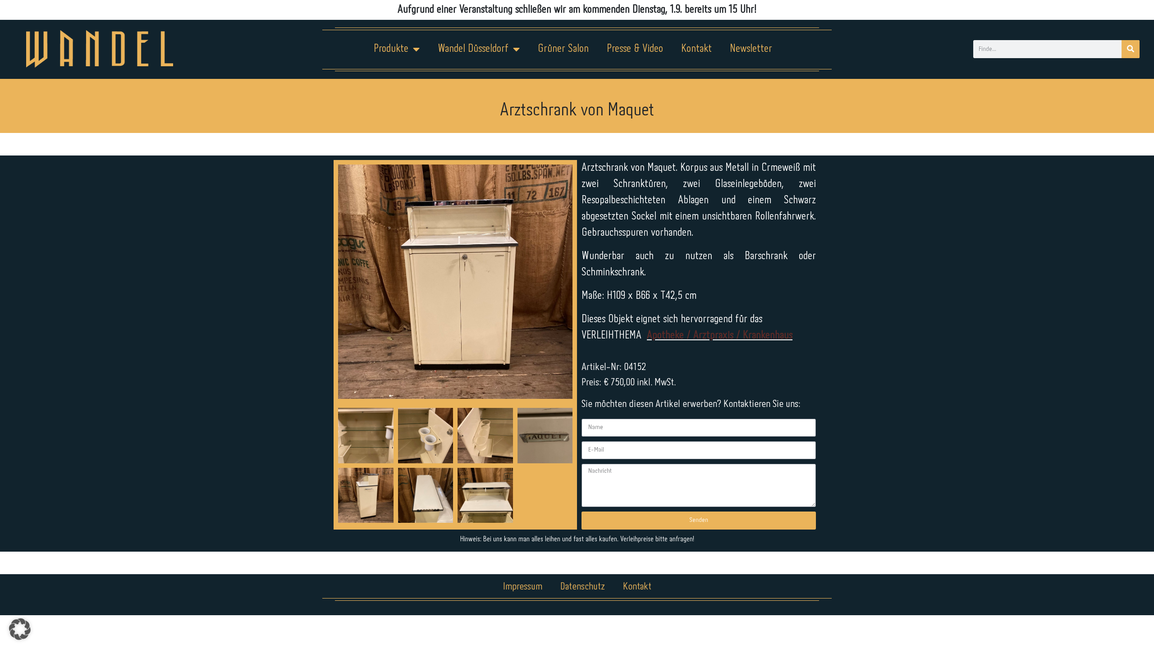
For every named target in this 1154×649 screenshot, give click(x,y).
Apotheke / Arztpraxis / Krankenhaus (719, 335)
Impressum (522, 586)
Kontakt (696, 49)
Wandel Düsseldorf (473, 49)
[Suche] (1131, 49)
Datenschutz (582, 586)
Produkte (391, 49)
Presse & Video (635, 49)
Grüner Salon (563, 49)
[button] (20, 629)
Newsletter (751, 49)
